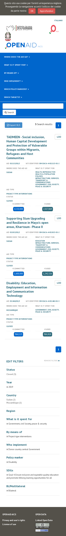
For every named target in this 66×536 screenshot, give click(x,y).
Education (40, 241)
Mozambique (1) (14, 402)
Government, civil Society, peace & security (47, 185)
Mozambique (12, 310)
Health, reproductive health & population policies (45, 174)
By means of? (10, 73)
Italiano (58, 20)
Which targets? (12, 97)
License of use (9, 524)
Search (10, 112)
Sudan (9, 172)
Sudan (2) (11, 399)
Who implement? (12, 81)
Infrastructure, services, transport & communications (47, 180)
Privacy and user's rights (13, 520)
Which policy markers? (15, 89)
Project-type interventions (19, 194)
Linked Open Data (43, 520)
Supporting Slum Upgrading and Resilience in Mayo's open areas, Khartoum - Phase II (27, 222)
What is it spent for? (15, 65)
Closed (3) (11, 374)
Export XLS (14, 125)
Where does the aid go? (16, 57)
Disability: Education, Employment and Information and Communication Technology (26, 289)
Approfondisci (46, 11)
